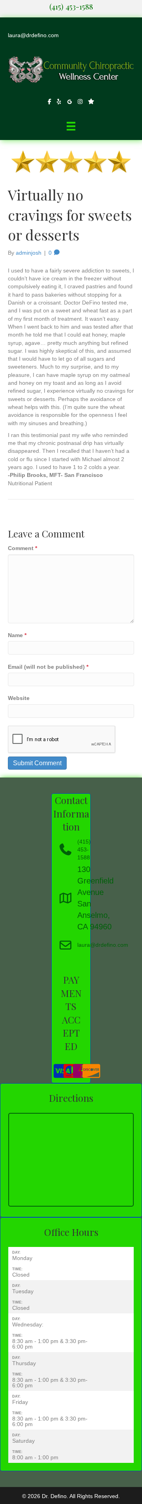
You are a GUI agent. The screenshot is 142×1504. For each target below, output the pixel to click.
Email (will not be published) (48, 667)
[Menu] (71, 126)
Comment (22, 548)
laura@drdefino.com (33, 35)
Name (17, 635)
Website (19, 698)
